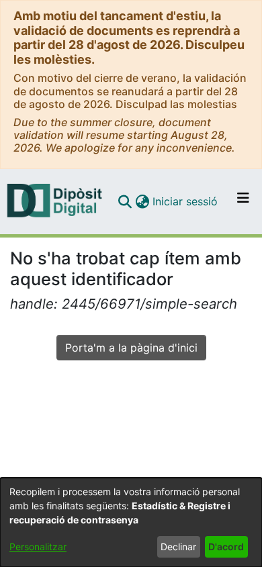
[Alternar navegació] (243, 201)
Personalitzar (38, 546)
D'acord (226, 546)
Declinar (178, 546)
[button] (124, 201)
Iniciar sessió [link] (185, 201)
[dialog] (131, 522)
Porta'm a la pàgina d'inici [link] (131, 347)
